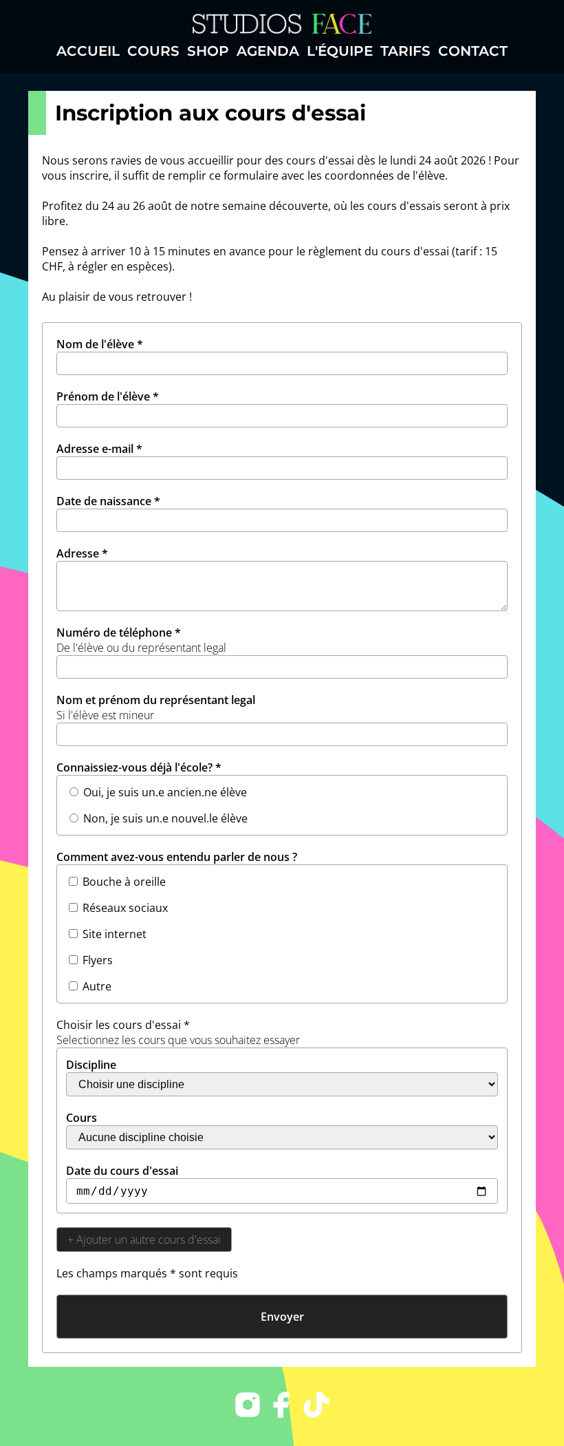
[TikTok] (316, 1406)
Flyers (98, 960)
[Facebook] (282, 1406)
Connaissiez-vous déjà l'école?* (138, 767)
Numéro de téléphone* (141, 640)
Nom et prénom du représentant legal (155, 707)
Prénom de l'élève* (107, 396)
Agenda (268, 51)
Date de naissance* (108, 501)
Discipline (91, 1064)
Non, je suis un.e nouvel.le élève (165, 818)
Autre (97, 986)
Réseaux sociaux (125, 907)
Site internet (115, 934)
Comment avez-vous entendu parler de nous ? (176, 856)
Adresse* (82, 553)
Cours (153, 51)
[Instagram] (247, 1406)
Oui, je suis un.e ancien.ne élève (165, 792)
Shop (208, 51)
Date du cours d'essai (122, 1170)
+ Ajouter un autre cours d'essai (144, 1239)
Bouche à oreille (124, 881)
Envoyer (282, 1316)
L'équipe (340, 51)
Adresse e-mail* (99, 448)
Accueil (88, 51)
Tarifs (405, 51)
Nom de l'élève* (99, 344)
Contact (473, 51)
